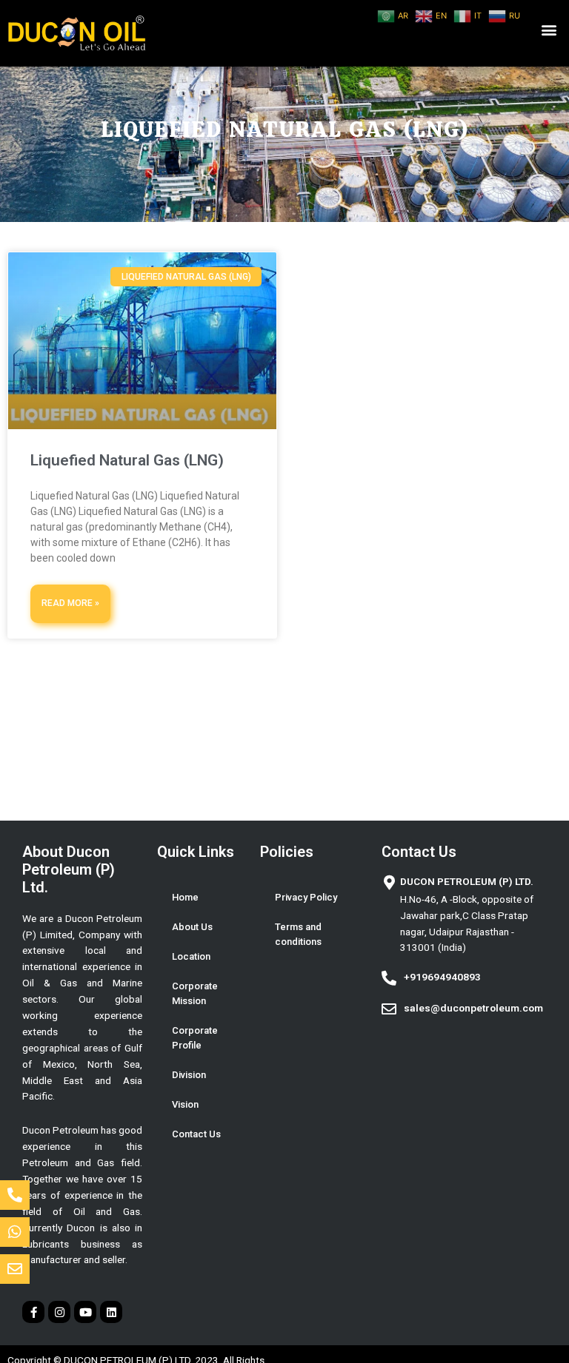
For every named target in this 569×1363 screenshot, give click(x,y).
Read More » (70, 603)
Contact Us (196, 1134)
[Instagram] (59, 1312)
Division (189, 1074)
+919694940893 (442, 977)
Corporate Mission (195, 993)
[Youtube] (85, 1312)
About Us (192, 926)
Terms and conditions (298, 934)
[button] (549, 30)
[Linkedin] (111, 1312)
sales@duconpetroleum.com (473, 1008)
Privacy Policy (306, 897)
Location (191, 956)
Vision (185, 1104)
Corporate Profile (195, 1038)
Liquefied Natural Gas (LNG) (127, 460)
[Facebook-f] (33, 1312)
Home (185, 897)
